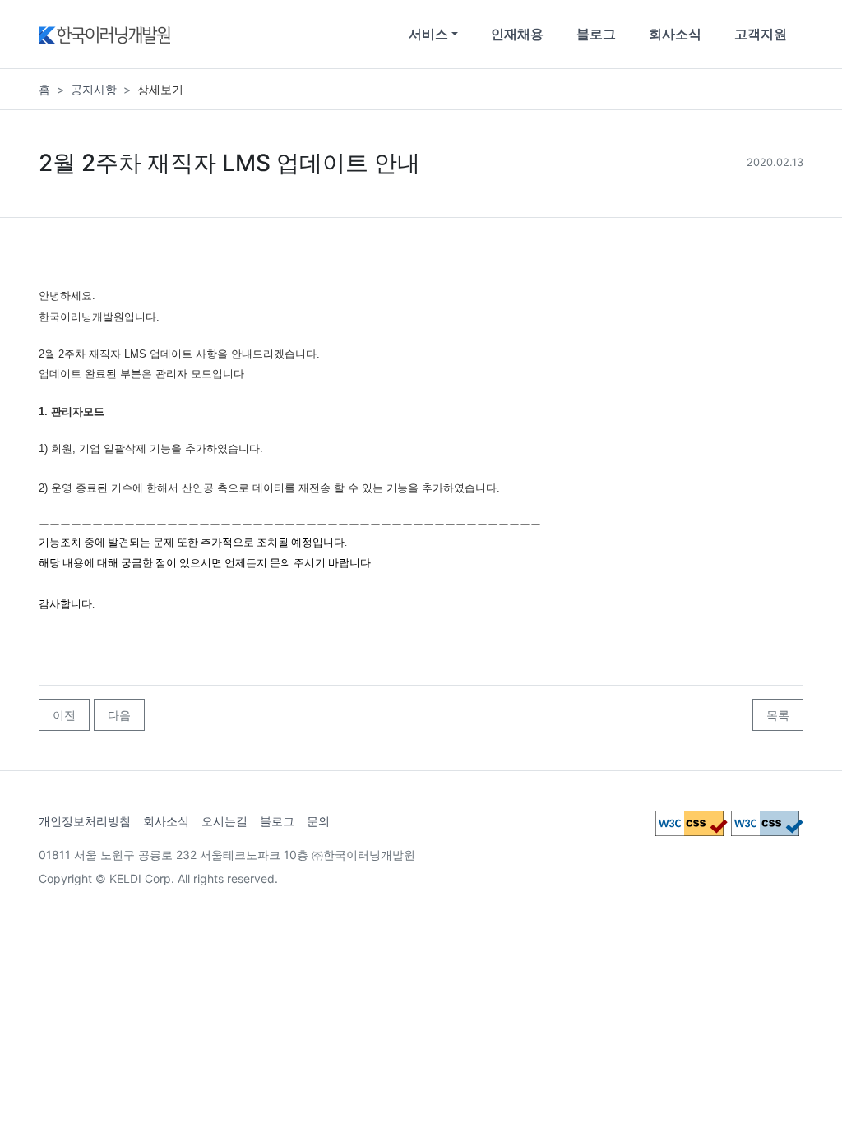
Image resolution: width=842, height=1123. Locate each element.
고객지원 (760, 33)
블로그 (596, 33)
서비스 (428, 33)
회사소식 (675, 33)
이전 (64, 715)
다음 (119, 715)
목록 (777, 715)
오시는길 (224, 821)
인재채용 (517, 33)
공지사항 (94, 89)
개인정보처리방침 (85, 821)
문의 (318, 821)
